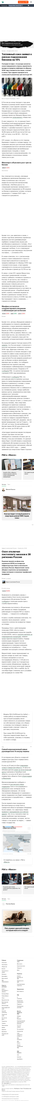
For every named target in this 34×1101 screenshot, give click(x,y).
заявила (4, 345)
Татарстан (4, 1021)
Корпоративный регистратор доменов (19, 1022)
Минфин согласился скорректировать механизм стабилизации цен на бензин (14, 308)
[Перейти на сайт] (17, 44)
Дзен (18, 970)
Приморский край (5, 1034)
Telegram (19, 968)
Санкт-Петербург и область (5, 990)
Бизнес (4, 51)
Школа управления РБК (19, 1046)
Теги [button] (8, 484)
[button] (17, 44)
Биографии (4, 976)
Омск (3, 998)
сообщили (5, 371)
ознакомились (17, 117)
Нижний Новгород (4, 1011)
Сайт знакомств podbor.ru (19, 1034)
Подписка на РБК (20, 981)
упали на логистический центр (16, 770)
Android (19, 1057)
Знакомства (19, 1031)
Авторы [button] (4, 484)
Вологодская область (5, 1002)
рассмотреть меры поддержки (13, 785)
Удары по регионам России (9, 548)
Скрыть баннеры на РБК (20, 977)
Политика (4, 962)
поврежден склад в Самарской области (15, 766)
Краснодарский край (5, 1008)
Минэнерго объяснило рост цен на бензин (16, 164)
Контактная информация (19, 1001)
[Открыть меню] (31, 2)
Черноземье (5, 1025)
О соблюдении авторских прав (10, 1096)
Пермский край (4, 1015)
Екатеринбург (5, 993)
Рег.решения (19, 1029)
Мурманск (4, 1031)
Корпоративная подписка (21, 984)
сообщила (5, 601)
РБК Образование (5, 981)
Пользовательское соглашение (10, 1098)
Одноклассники (21, 966)
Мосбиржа (17, 1088)
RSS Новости (20, 991)
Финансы (4, 974)
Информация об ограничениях (10, 1094)
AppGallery (19, 1059)
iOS (18, 1055)
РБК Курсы (18, 1042)
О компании (19, 997)
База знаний (5, 978)
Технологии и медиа (5, 971)
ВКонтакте (19, 964)
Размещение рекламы (19, 1006)
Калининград (5, 1005)
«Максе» (6, 862)
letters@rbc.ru (7, 1083)
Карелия (4, 1029)
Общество (4, 966)
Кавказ (3, 1027)
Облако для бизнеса (19, 1017)
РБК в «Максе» (9, 455)
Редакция (19, 1004)
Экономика (5, 170)
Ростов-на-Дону (4, 1018)
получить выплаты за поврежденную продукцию (17, 635)
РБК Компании (19, 1038)
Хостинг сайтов (19, 1026)
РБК (3, 747)
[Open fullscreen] (29, 828)
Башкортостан (5, 1000)
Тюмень (4, 1023)
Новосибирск (5, 995)
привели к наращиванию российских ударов (15, 812)
